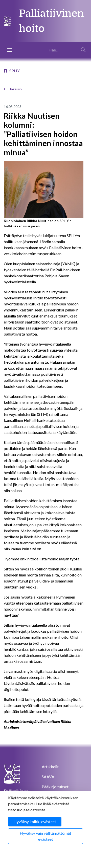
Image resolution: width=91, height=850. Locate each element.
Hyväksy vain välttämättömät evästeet (45, 836)
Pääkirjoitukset (55, 786)
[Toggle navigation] (9, 50)
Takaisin (15, 89)
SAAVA (48, 776)
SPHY (14, 70)
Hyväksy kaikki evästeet (34, 821)
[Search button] (83, 50)
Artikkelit (50, 766)
